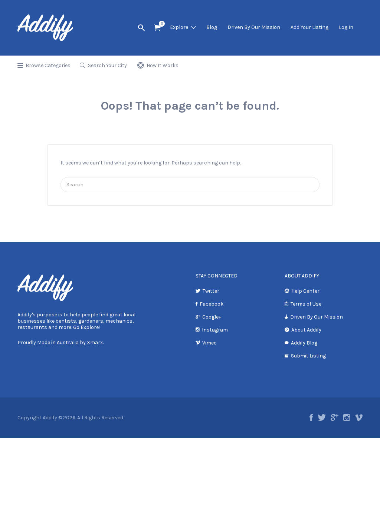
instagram (346, 417)
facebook (311, 417)
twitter (322, 417)
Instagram (215, 330)
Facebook (211, 304)
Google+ (211, 317)
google (334, 417)
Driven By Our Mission (253, 27)
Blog (211, 27)
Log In (346, 27)
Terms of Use (306, 304)
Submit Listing (308, 356)
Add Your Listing (309, 27)
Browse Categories (48, 65)
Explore (179, 27)
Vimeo (209, 343)
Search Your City (107, 65)
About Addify (306, 330)
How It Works (162, 65)
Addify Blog (304, 343)
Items (157, 28)
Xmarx (95, 342)
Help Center (305, 291)
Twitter (211, 291)
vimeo (359, 417)
